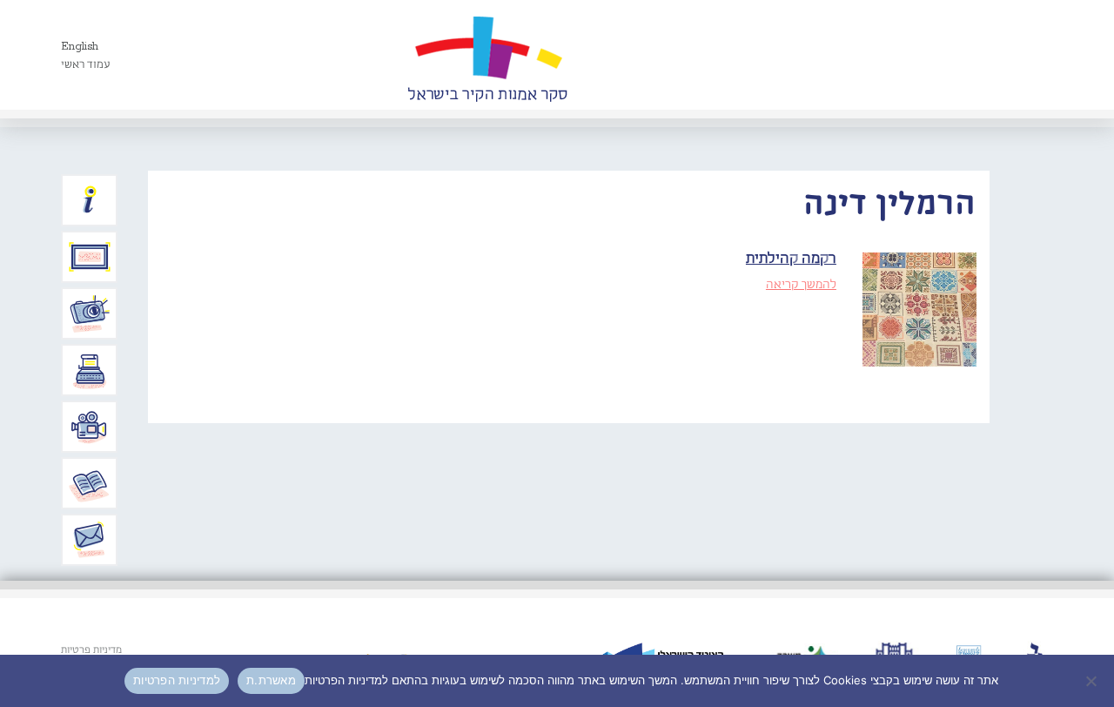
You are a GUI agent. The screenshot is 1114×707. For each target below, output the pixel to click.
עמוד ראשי (86, 64)
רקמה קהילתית (791, 259)
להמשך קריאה (801, 285)
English (79, 46)
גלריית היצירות (90, 256)
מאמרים (90, 483)
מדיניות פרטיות (91, 650)
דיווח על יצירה (90, 313)
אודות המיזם (90, 200)
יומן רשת (90, 370)
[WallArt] (487, 55)
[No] (1092, 681)
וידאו (90, 426)
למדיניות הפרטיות (176, 680)
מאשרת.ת (271, 680)
